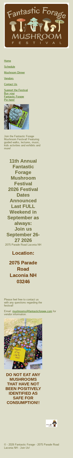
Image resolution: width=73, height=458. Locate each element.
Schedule (9, 66)
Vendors (9, 78)
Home (7, 60)
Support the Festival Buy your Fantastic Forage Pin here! (16, 95)
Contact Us (10, 84)
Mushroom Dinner (14, 72)
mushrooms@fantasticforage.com (32, 311)
